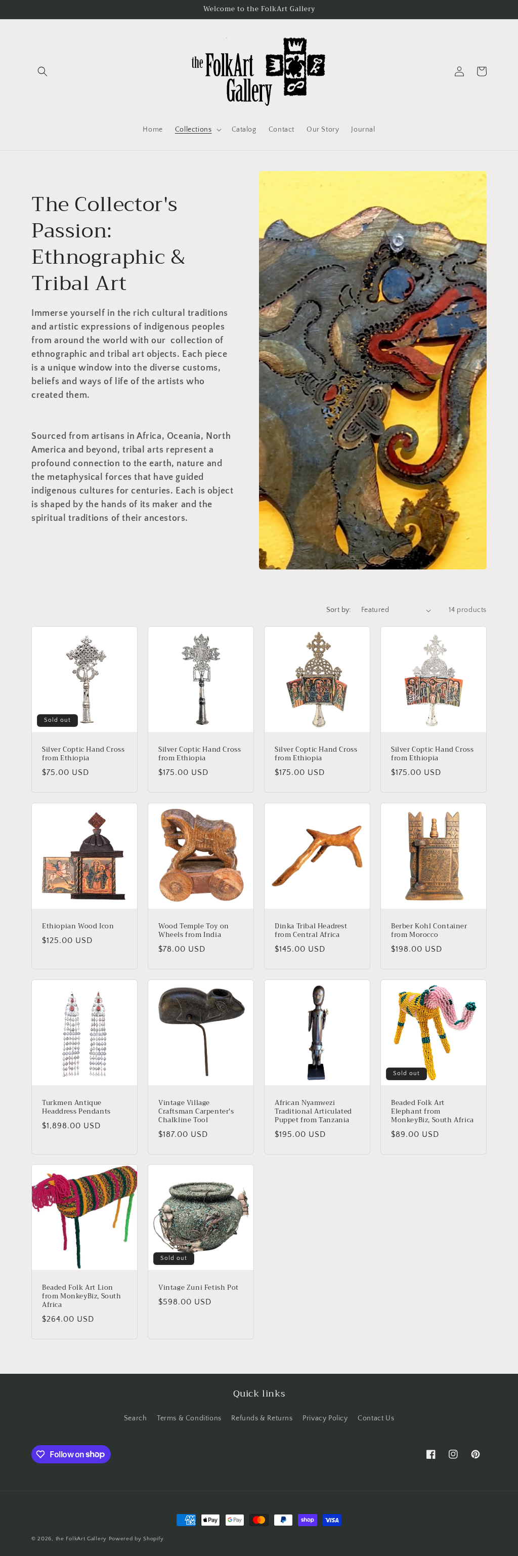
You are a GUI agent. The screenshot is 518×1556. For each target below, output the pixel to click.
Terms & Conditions (189, 1418)
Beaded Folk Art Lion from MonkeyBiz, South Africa (81, 1296)
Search (135, 1418)
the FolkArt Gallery (81, 1539)
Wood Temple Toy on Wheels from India (193, 930)
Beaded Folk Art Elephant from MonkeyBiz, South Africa (432, 1112)
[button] (42, 71)
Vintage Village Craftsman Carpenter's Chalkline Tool (196, 1112)
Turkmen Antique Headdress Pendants (76, 1107)
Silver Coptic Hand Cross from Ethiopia (83, 754)
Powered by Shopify (136, 1539)
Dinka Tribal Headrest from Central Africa (311, 930)
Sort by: (338, 610)
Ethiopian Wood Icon (78, 926)
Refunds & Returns (261, 1418)
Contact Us (376, 1418)
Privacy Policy (325, 1418)
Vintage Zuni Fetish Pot (198, 1288)
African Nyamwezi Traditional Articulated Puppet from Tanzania (313, 1112)
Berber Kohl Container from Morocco (429, 930)
